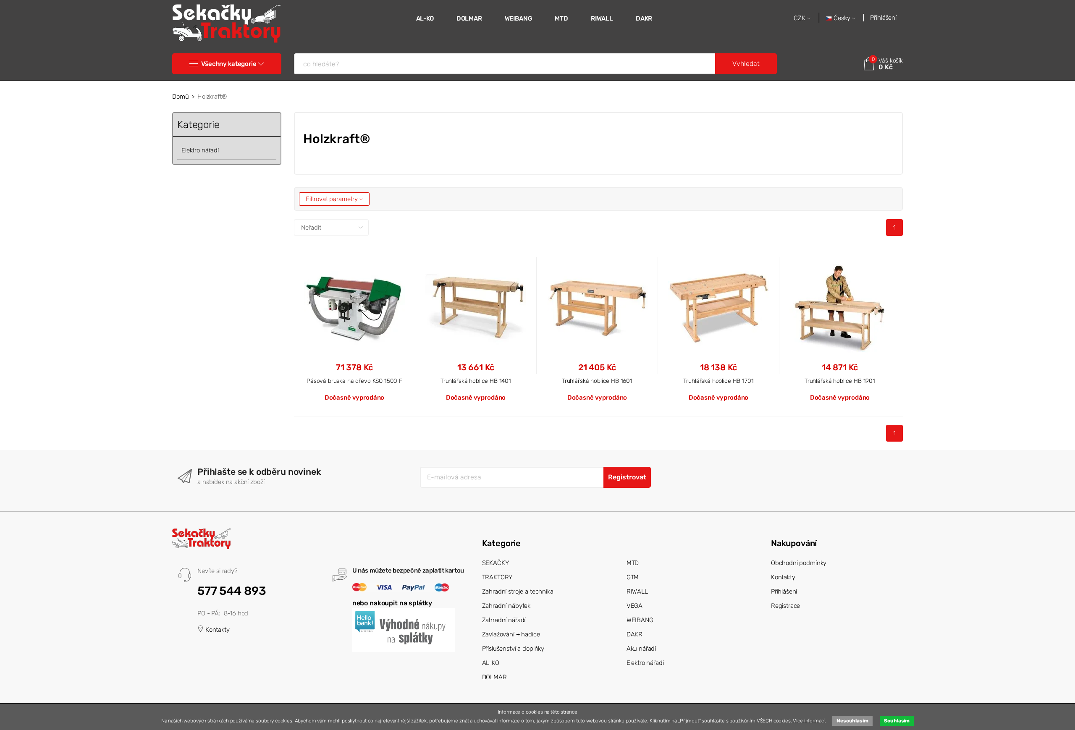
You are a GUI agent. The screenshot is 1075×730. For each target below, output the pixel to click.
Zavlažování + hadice (511, 634)
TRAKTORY (497, 577)
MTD (561, 18)
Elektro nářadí (200, 150)
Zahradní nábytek (506, 606)
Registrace (785, 606)
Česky (842, 18)
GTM (633, 577)
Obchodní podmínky (798, 563)
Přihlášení (883, 17)
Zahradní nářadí (504, 620)
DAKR (644, 18)
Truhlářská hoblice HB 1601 (597, 380)
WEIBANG (518, 18)
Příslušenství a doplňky (513, 648)
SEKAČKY (495, 563)
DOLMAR (469, 18)
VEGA (634, 606)
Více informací (809, 721)
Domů (180, 96)
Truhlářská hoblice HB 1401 (475, 380)
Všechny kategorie (228, 64)
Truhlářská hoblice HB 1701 (718, 380)
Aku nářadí (641, 648)
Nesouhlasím (852, 721)
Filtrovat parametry (332, 199)
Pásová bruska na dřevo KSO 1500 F (354, 380)
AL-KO (425, 18)
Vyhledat (746, 64)
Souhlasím (897, 721)
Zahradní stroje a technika (517, 591)
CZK (800, 18)
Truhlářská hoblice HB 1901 (840, 380)
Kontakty (217, 629)
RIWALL (602, 18)
